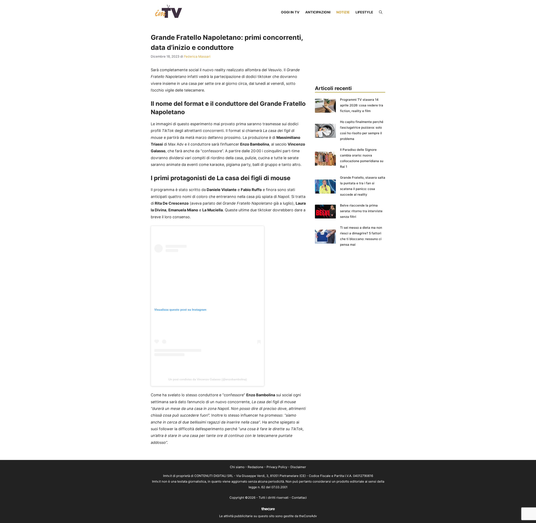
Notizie (343, 12)
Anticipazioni (317, 12)
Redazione (255, 467)
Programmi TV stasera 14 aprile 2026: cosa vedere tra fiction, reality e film (361, 105)
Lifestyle (364, 12)
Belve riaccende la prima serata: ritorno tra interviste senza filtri (361, 211)
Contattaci (299, 498)
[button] (380, 12)
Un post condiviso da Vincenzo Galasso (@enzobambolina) (207, 379)
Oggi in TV (290, 12)
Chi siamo (237, 467)
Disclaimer (298, 467)
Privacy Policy (277, 467)
